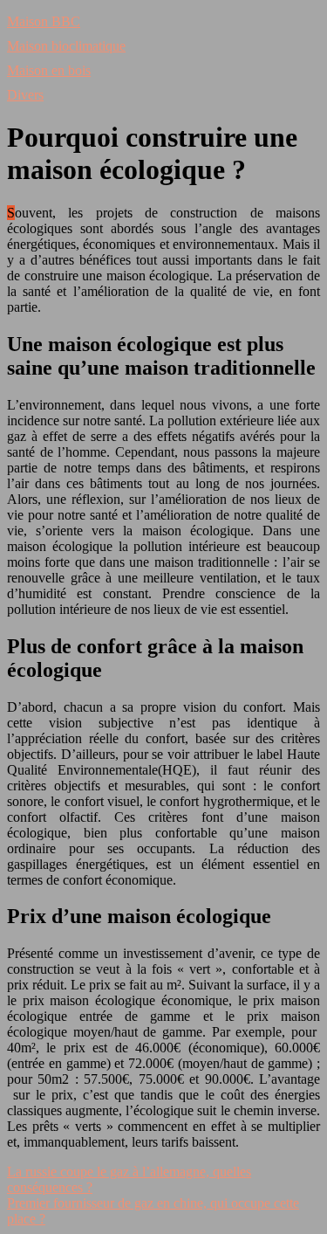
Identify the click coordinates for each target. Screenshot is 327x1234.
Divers (25, 94)
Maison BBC (43, 21)
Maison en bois (49, 70)
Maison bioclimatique (66, 45)
